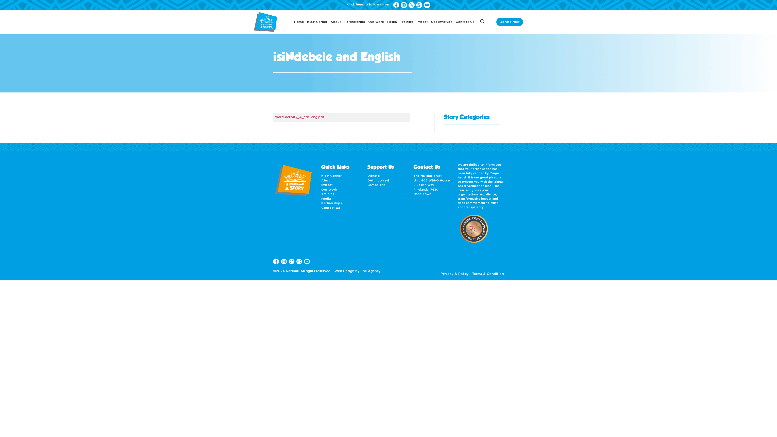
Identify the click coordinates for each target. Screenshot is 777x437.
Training (406, 21)
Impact (422, 21)
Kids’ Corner (317, 21)
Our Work (376, 21)
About (336, 21)
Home (299, 21)
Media (392, 21)
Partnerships (354, 21)
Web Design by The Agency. (357, 271)
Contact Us (465, 21)
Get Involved (441, 21)
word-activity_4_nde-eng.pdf (299, 117)
